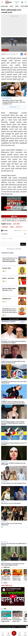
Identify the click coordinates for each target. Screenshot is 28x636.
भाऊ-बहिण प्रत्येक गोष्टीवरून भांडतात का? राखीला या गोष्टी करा (6, 578)
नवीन (4, 609)
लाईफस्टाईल (5, 227)
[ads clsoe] (27, 627)
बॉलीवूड (12, 227)
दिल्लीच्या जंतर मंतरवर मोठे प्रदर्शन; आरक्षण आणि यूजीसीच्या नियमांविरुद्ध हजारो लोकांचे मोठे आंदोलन (17, 619)
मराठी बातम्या (19, 227)
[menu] (2, 2)
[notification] (25, 2)
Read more (7, 207)
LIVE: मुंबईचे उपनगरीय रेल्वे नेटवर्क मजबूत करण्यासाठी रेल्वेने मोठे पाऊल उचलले (6, 619)
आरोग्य (17, 6)
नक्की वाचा (6, 567)
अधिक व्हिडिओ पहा (6, 585)
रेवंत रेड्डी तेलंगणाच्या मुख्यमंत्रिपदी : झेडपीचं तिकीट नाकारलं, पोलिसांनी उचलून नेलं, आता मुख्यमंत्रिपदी (14, 219)
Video (5, 583)
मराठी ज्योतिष (16, 224)
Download (5, 50)
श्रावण (11, 6)
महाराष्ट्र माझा (4, 6)
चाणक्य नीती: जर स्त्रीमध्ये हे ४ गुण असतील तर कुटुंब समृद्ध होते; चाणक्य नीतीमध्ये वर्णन (16, 578)
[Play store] (22, 2)
